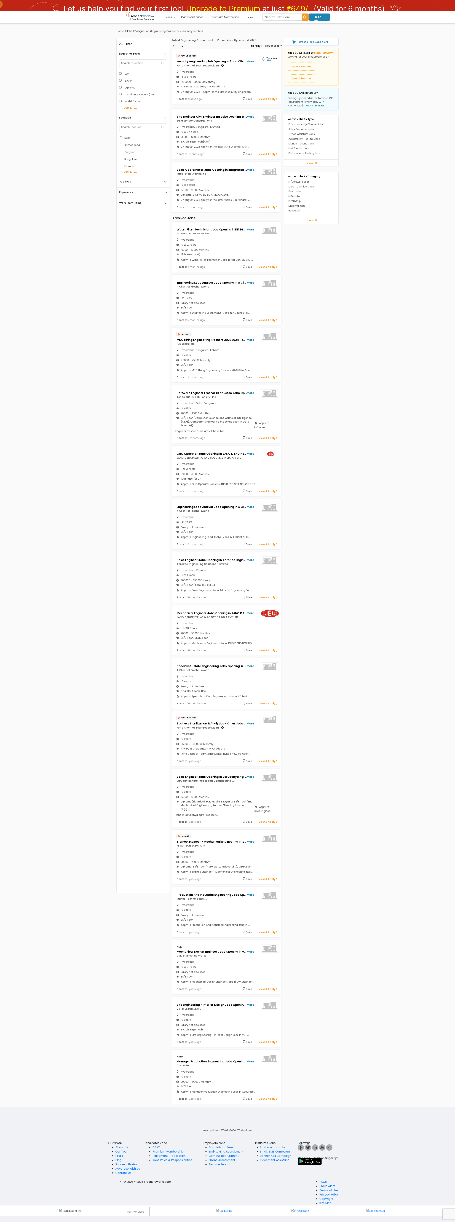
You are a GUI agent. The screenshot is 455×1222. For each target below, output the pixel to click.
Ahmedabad (132, 145)
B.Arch (129, 80)
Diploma (130, 87)
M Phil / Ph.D (132, 101)
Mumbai (129, 166)
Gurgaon (129, 152)
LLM (127, 74)
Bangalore (130, 159)
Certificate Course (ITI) (139, 94)
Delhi (127, 138)
